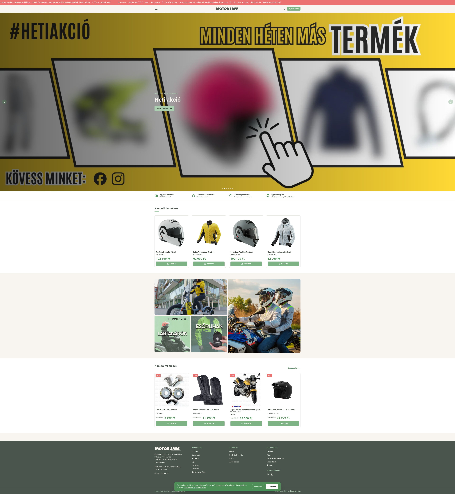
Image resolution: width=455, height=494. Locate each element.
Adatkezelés (234, 462)
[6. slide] (232, 188)
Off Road (195, 465)
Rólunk (269, 455)
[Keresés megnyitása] (283, 8)
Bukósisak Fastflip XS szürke (241, 252)
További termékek (198, 472)
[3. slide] (226, 188)
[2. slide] (224, 188)
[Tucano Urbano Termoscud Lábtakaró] (172, 334)
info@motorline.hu (161, 473)
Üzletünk (270, 452)
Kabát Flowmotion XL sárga (203, 252)
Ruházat (195, 452)
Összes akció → (294, 368)
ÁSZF (231, 458)
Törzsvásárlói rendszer (275, 458)
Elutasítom (258, 486)
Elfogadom (272, 486)
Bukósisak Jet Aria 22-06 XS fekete (281, 410)
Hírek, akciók (271, 462)
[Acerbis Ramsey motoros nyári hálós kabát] (264, 316)
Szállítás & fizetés (236, 455)
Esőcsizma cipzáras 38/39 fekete (206, 410)
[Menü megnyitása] (156, 9)
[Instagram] (272, 474)
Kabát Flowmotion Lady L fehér (279, 252)
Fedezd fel (161, 107)
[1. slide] (222, 188)
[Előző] (4, 101)
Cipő (193, 462)
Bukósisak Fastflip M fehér (166, 252)
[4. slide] (228, 188)
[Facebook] (268, 474)
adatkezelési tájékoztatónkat (195, 488)
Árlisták (270, 465)
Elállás (231, 452)
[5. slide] (230, 188)
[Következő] (450, 101)
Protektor (195, 458)
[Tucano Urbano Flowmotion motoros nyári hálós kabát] (191, 297)
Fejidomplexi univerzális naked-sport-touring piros (245, 411)
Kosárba (173, 264)
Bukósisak (196, 455)
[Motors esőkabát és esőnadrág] (209, 334)
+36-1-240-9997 (161, 470)
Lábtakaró (196, 469)
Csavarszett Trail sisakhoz (166, 410)
